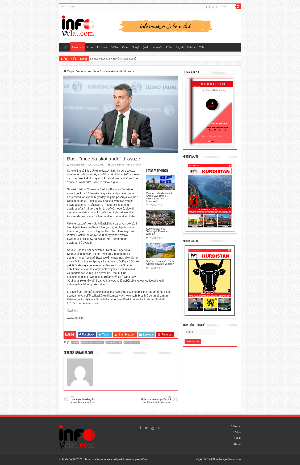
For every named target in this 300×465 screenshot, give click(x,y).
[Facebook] (206, 7)
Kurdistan (102, 47)
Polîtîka (114, 47)
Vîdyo (202, 47)
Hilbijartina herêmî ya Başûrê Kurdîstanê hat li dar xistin (155, 399)
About (72, 6)
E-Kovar (191, 47)
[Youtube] (213, 7)
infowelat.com (77, 164)
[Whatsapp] (217, 7)
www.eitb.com (75, 317)
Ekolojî (135, 47)
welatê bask (132, 342)
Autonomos (77, 47)
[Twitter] (209, 7)
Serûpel (65, 46)
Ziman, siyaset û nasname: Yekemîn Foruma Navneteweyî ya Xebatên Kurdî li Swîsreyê (139, 58)
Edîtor (169, 47)
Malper (70, 71)
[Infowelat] (150, 25)
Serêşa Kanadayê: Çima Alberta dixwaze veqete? (160, 262)
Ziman (90, 47)
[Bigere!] (238, 6)
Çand (145, 47)
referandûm (114, 342)
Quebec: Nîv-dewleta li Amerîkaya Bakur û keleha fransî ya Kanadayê (159, 197)
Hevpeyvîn (157, 47)
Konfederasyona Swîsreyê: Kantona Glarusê (157, 231)
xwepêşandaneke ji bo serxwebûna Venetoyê (82, 399)
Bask (75, 342)
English (180, 47)
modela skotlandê (93, 342)
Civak (125, 47)
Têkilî (63, 6)
